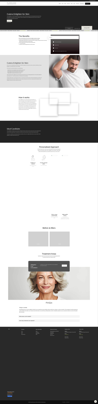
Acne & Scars (52, 332)
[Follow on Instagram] (8, 389)
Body (22, 332)
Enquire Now (9, 22)
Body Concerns (52, 335)
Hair (22, 333)
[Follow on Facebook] (11, 389)
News (36, 334)
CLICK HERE (7, 30)
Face (22, 331)
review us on (9, 396)
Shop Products (23, 334)
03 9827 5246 (81, 334)
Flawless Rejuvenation (10, 391)
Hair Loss (51, 334)
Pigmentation (52, 333)
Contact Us (37, 332)
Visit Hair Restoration (92, 0)
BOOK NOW (9, 20)
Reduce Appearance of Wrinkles (54, 331)
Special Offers (37, 333)
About (36, 331)
